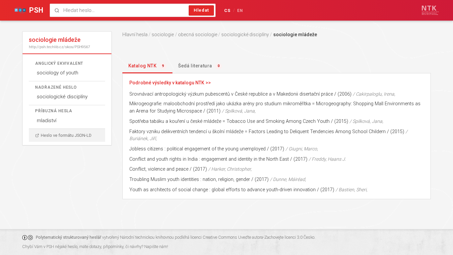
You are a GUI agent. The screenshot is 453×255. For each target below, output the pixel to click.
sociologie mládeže (295, 34)
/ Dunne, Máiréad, (288, 179)
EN (240, 10)
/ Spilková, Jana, (239, 111)
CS (227, 10)
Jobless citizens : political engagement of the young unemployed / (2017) (206, 149)
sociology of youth (57, 73)
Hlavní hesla (135, 34)
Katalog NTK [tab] (146, 65)
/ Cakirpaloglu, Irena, (374, 94)
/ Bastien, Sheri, (351, 189)
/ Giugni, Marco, (302, 148)
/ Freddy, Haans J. (327, 159)
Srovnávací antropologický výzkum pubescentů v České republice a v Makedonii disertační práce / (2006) (240, 94)
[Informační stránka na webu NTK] (430, 10)
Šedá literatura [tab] (199, 65)
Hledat (201, 10)
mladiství (46, 121)
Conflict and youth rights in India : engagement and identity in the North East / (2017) (218, 159)
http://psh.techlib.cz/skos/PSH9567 (59, 46)
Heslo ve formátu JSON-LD (66, 135)
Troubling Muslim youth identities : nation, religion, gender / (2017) (199, 179)
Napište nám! (156, 246)
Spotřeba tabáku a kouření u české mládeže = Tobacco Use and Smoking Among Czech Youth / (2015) (238, 121)
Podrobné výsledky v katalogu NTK (166, 82)
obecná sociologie (197, 34)
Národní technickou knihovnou (147, 237)
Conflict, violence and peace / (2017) (168, 169)
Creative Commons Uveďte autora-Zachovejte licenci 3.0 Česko (258, 237)
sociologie (163, 34)
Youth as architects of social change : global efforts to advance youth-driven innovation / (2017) (231, 190)
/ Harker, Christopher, (230, 169)
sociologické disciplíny (62, 97)
